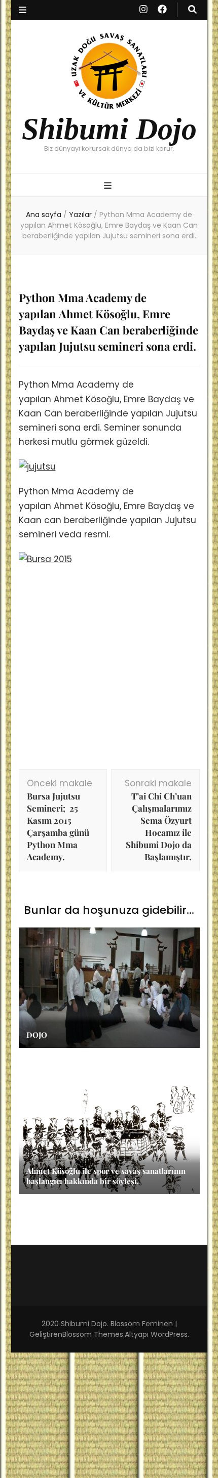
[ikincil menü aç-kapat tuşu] (22, 10)
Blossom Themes (92, 1334)
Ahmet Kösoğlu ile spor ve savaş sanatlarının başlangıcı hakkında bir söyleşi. (106, 1176)
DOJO (36, 1035)
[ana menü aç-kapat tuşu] (109, 186)
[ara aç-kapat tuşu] (192, 10)
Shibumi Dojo (109, 129)
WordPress (169, 1334)
